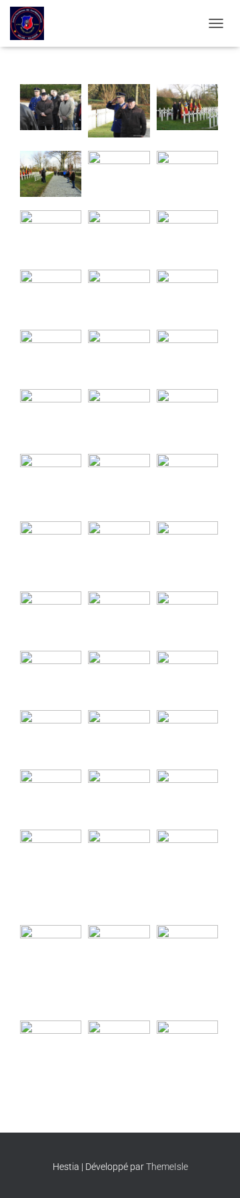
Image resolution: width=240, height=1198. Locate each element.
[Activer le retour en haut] (214, 1171)
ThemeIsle (167, 1166)
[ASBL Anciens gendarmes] (32, 23)
